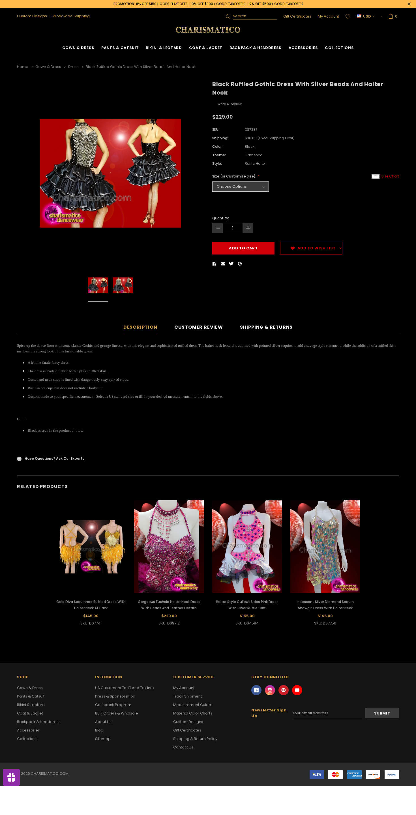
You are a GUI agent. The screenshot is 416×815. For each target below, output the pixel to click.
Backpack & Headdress (256, 47)
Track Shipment (187, 696)
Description (140, 327)
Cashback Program (113, 704)
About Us (103, 721)
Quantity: (220, 218)
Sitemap (103, 738)
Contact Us (183, 747)
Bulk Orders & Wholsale (116, 713)
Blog (99, 730)
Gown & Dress (78, 47)
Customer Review (198, 327)
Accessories (303, 47)
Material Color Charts (192, 713)
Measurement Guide (192, 704)
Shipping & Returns (266, 327)
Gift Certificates (297, 16)
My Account (328, 16)
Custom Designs (188, 721)
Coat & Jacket (205, 47)
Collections (339, 47)
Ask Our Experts (70, 458)
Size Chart (390, 176)
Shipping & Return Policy (195, 738)
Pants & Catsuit (120, 47)
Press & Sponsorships (115, 696)
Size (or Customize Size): (234, 176)
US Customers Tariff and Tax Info (124, 687)
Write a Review (229, 104)
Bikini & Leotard (164, 47)
